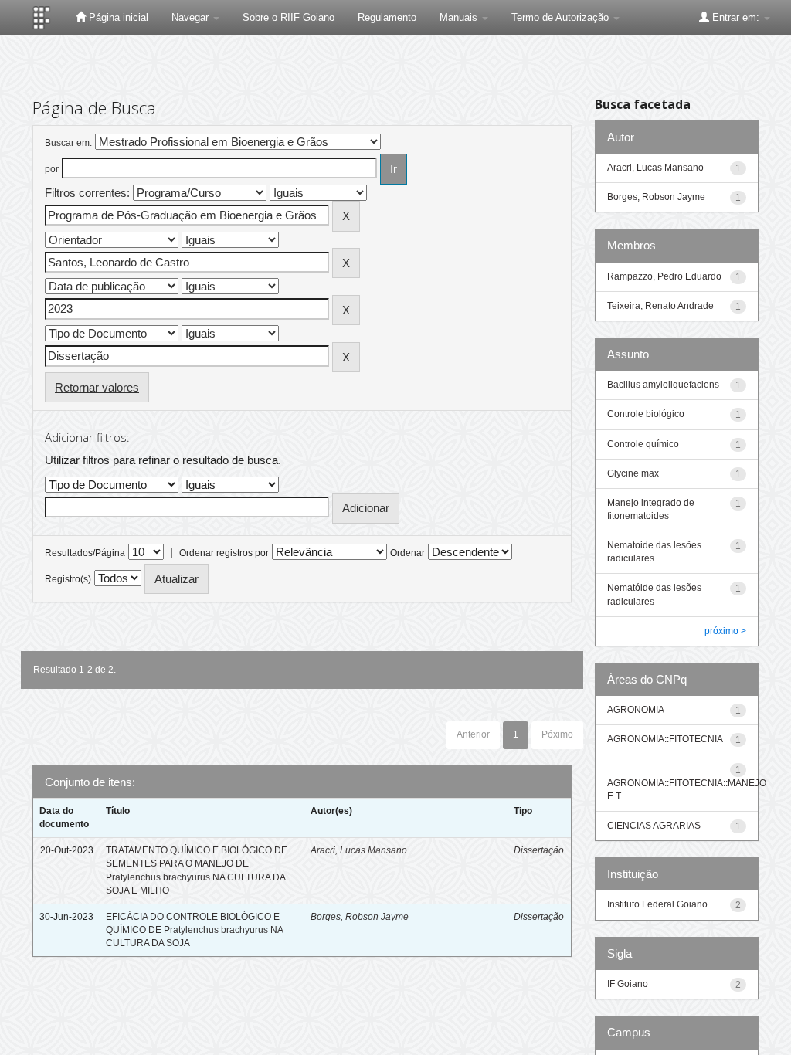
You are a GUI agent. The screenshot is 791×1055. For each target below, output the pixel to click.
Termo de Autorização (561, 17)
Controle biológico (645, 414)
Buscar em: (68, 142)
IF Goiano (627, 984)
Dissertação (539, 850)
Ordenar (407, 553)
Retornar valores (97, 387)
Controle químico (643, 444)
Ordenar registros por (224, 553)
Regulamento (387, 17)
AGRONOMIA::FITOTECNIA (665, 739)
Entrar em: (735, 17)
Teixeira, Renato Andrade (660, 305)
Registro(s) (68, 579)
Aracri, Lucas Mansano (359, 850)
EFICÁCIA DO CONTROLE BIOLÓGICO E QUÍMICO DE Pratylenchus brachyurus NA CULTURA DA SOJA (194, 929)
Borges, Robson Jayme (360, 916)
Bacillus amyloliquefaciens (663, 384)
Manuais (460, 17)
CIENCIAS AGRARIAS (654, 825)
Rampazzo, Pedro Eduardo (664, 276)
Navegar (191, 17)
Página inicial (117, 17)
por (52, 169)
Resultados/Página (85, 553)
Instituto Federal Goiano (657, 904)
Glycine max (633, 473)
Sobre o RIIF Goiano (288, 17)
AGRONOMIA (635, 709)
